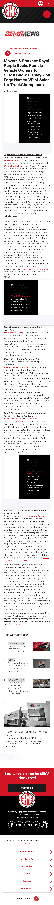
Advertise (27, 866)
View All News (21, 53)
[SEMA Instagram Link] (43, 824)
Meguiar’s (32, 474)
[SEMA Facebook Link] (10, 824)
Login (47, 3)
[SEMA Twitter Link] (18, 824)
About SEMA (27, 851)
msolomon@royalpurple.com (35, 269)
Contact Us (27, 859)
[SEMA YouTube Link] (35, 824)
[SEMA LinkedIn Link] (27, 824)
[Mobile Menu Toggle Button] (46, 14)
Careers (27, 881)
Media (27, 874)
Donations (27, 888)
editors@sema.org (16, 624)
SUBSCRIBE (27, 788)
